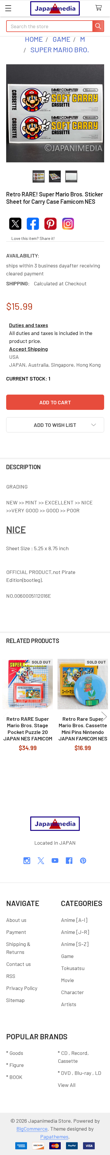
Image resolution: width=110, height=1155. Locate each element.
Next (104, 717)
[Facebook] (69, 861)
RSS (10, 976)
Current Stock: (28, 378)
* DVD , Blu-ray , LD (79, 1073)
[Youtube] (55, 861)
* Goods (14, 1053)
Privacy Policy (21, 988)
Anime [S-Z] (75, 944)
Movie (67, 980)
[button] (55, 424)
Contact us (18, 964)
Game (67, 956)
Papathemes (54, 1136)
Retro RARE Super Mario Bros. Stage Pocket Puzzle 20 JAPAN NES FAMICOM (27, 728)
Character (72, 992)
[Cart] (100, 8)
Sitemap (15, 1000)
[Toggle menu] (8, 8)
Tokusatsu (72, 968)
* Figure (15, 1065)
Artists (68, 1004)
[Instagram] (27, 861)
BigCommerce (32, 1128)
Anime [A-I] (74, 920)
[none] (55, 113)
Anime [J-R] (75, 932)
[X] (41, 861)
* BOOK (14, 1077)
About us (16, 920)
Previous (6, 717)
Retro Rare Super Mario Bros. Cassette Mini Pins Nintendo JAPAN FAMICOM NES (82, 728)
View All (66, 1085)
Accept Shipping (28, 349)
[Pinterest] (83, 861)
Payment (16, 932)
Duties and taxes (28, 325)
